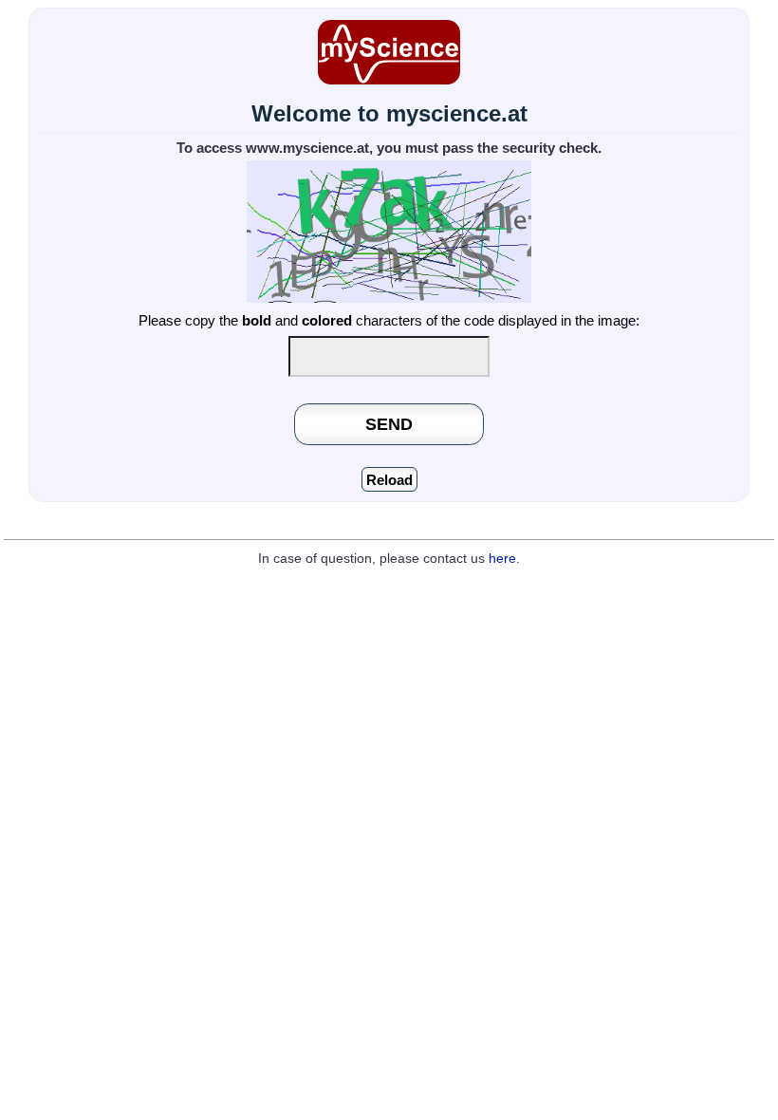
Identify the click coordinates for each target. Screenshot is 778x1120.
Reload (389, 480)
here (502, 558)
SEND (389, 424)
